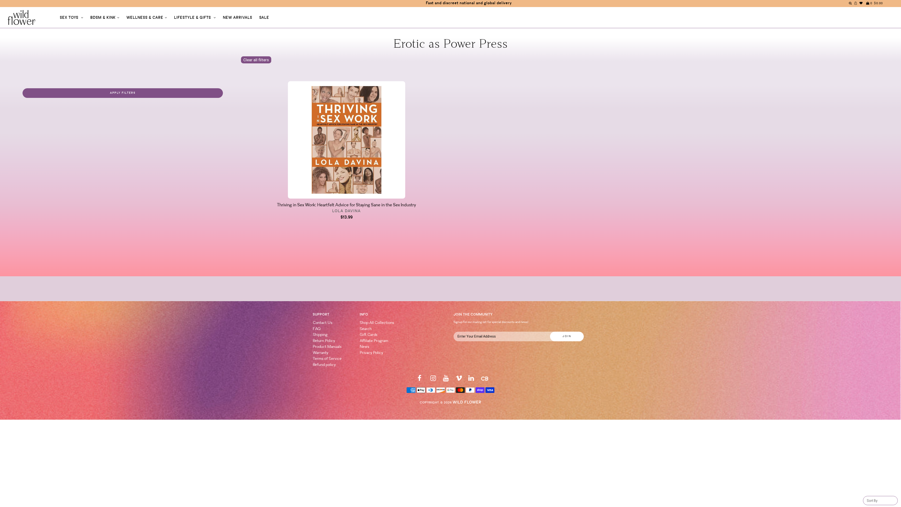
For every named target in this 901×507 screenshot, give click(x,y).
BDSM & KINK (103, 18)
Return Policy (324, 341)
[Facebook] (419, 379)
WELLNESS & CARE (144, 18)
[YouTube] (446, 379)
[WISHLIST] (861, 3)
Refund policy (324, 365)
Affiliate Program (374, 341)
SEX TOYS (70, 18)
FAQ (317, 329)
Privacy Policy (371, 353)
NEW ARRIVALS (237, 18)
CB (484, 379)
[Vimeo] (459, 379)
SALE (264, 18)
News (364, 347)
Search (366, 329)
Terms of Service (327, 359)
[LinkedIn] (471, 379)
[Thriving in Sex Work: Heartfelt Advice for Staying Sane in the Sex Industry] (346, 140)
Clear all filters (256, 60)
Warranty (320, 353)
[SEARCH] (850, 3)
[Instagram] (433, 379)
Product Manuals (327, 347)
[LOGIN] (855, 3)
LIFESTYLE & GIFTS (193, 18)
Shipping (320, 335)
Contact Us (322, 323)
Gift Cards (368, 335)
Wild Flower (467, 402)
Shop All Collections (377, 323)
